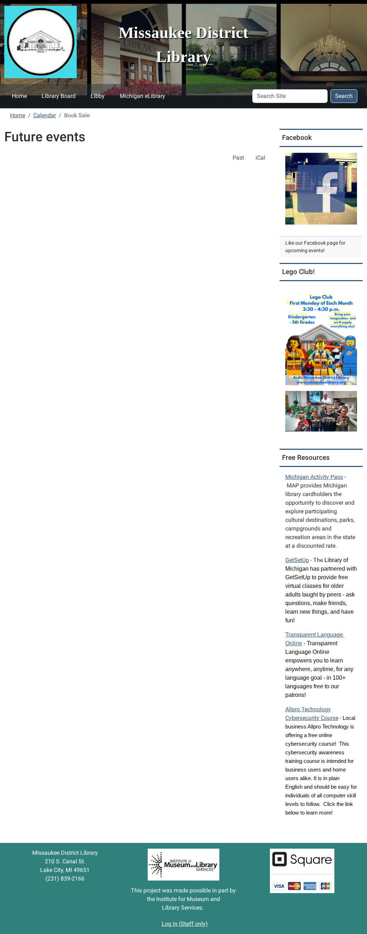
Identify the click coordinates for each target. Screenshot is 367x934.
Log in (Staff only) (185, 923)
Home (19, 96)
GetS (297, 560)
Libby (98, 96)
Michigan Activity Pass (314, 476)
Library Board (59, 96)
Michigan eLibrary (142, 96)
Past (238, 157)
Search (344, 96)
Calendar (44, 115)
